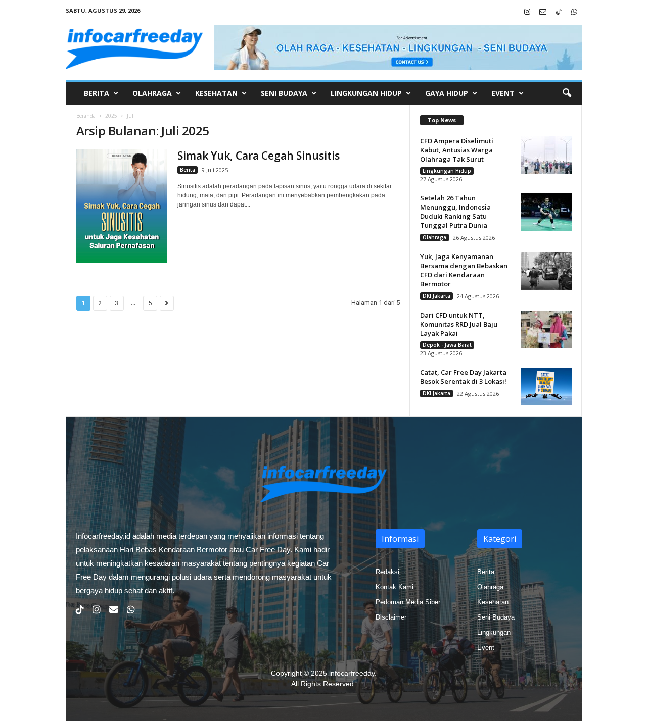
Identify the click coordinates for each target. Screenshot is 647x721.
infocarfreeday (352, 673)
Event (503, 93)
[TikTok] (558, 12)
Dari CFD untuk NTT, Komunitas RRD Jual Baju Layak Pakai (458, 324)
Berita (96, 93)
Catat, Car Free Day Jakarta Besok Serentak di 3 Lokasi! (463, 377)
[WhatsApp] (574, 12)
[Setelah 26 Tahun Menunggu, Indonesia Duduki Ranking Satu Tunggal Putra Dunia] (546, 212)
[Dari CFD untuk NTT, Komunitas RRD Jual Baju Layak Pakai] (546, 329)
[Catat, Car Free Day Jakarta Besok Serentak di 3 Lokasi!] (546, 386)
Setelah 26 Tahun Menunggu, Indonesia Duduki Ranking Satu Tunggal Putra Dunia (455, 211)
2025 (111, 115)
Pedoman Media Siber (408, 602)
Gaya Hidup (446, 93)
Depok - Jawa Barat (447, 344)
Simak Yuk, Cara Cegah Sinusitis (258, 155)
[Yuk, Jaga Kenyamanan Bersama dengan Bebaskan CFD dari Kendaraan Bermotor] (546, 271)
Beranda (86, 115)
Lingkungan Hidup (366, 93)
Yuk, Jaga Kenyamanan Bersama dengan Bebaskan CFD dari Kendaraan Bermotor (463, 270)
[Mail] (543, 12)
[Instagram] (527, 12)
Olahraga (152, 93)
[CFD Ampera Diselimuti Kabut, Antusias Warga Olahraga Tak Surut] (546, 155)
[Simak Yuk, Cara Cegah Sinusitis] (121, 206)
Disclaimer (391, 617)
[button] (567, 93)
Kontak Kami (394, 587)
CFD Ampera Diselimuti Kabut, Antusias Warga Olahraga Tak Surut (456, 150)
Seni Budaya (284, 93)
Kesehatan (216, 93)
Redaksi (387, 572)
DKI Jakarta (436, 295)
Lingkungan (494, 632)
